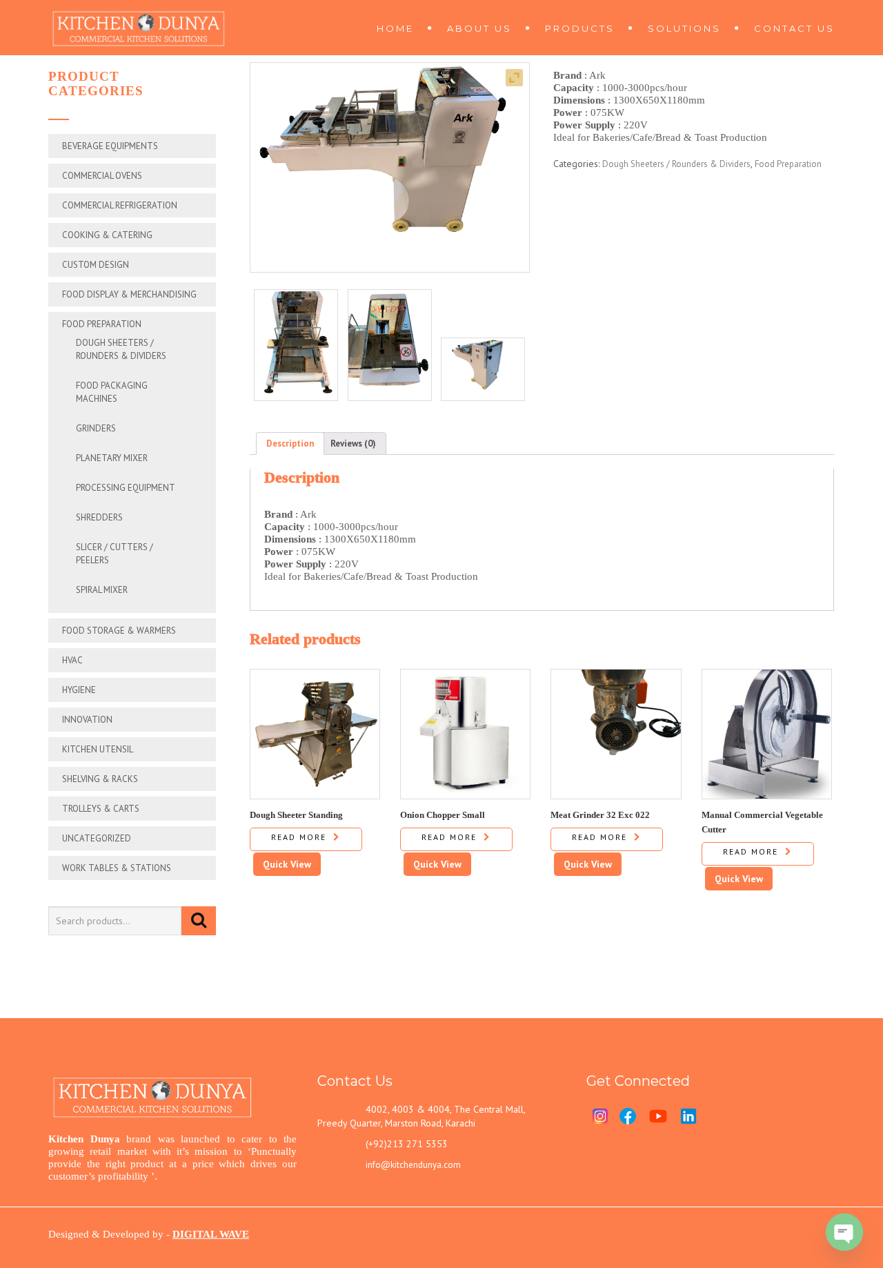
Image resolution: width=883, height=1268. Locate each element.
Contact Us (794, 28)
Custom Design (95, 265)
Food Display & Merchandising (129, 294)
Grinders (96, 428)
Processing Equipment (125, 488)
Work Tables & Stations (116, 868)
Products (580, 28)
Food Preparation (101, 324)
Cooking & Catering (107, 235)
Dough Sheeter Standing (296, 814)
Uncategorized (96, 838)
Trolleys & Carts (100, 809)
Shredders (99, 517)
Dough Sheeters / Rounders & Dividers (676, 164)
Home (395, 28)
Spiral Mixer (102, 590)
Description (290, 443)
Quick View (287, 864)
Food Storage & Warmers (119, 630)
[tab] (290, 443)
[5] (483, 369)
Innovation (87, 719)
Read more (298, 837)
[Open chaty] (844, 1232)
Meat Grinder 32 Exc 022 (600, 814)
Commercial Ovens (102, 176)
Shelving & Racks (100, 779)
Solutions (684, 28)
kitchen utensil (97, 749)
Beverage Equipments (110, 146)
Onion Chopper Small (442, 814)
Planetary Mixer (112, 458)
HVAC (72, 660)
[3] (296, 345)
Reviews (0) (353, 443)
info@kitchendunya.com (413, 1165)
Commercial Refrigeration (119, 205)
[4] (390, 345)
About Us (479, 28)
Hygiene (79, 690)
